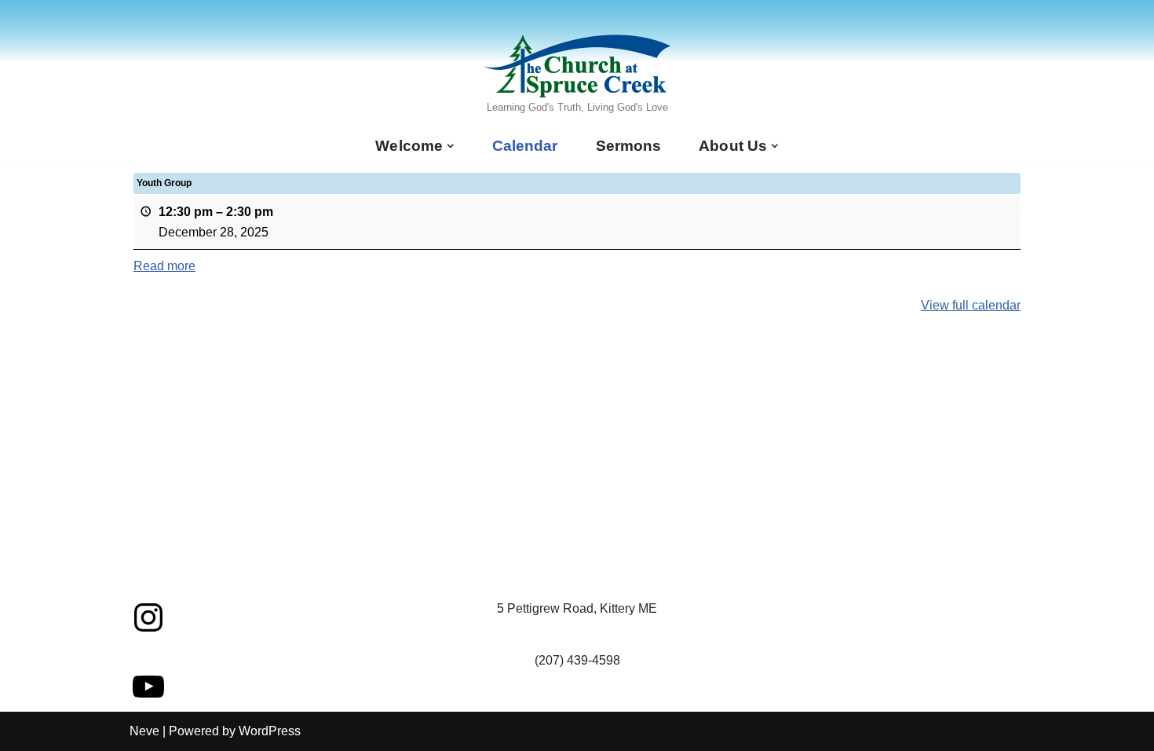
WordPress (270, 731)
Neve (144, 731)
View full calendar (971, 305)
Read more (164, 266)
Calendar (525, 145)
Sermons (629, 145)
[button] (451, 146)
